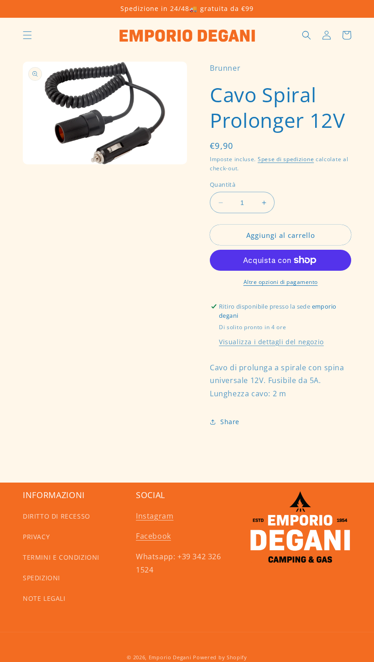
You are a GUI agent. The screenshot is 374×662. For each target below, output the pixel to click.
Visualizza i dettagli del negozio (271, 341)
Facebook (153, 536)
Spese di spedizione (286, 159)
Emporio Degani (170, 657)
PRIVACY (36, 536)
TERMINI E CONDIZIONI (61, 557)
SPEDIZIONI (41, 577)
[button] (27, 35)
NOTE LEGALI (44, 598)
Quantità (222, 184)
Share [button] (229, 421)
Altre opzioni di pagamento (281, 282)
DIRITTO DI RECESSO (56, 516)
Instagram (154, 516)
